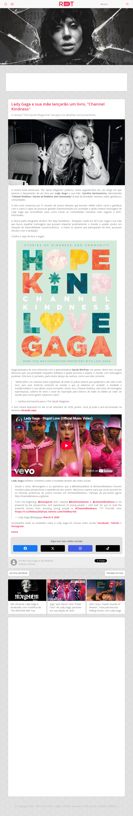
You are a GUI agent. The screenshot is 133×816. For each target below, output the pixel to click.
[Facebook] (25, 548)
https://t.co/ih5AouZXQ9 (29, 511)
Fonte (14, 531)
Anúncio (31, 564)
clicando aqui (28, 410)
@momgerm (45, 501)
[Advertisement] (66, 82)
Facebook (103, 522)
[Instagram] (80, 548)
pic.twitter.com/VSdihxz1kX (60, 511)
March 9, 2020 (51, 517)
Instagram (17, 526)
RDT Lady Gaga (66, 4)
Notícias (22, 564)
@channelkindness (104, 501)
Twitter (114, 522)
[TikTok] (108, 548)
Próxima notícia (115, 573)
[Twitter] (53, 548)
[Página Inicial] (5, 4)
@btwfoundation (79, 501)
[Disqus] (66, 662)
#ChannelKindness (86, 508)
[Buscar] (127, 4)
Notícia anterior (18, 573)
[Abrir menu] (12, 4)
